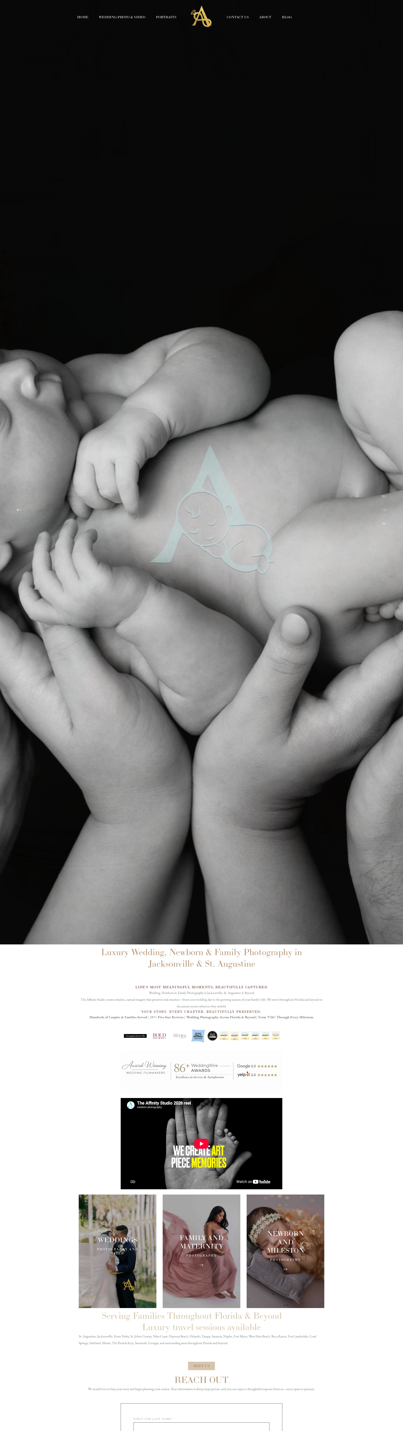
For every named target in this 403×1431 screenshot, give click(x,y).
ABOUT (265, 17)
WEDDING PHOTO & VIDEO (122, 17)
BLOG (287, 17)
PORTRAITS (166, 17)
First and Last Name (153, 1419)
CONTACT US (238, 17)
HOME (82, 17)
